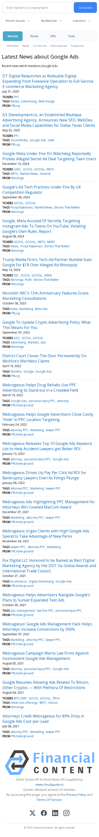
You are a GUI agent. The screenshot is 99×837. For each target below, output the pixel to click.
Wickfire (16, 371)
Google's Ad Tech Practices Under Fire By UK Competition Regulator (41, 189)
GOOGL (39, 169)
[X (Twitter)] (32, 813)
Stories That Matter (67, 207)
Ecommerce (19, 581)
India (14, 309)
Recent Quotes (15, 20)
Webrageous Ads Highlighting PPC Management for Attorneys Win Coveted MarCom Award (48, 504)
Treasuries (77, 45)
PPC (16, 97)
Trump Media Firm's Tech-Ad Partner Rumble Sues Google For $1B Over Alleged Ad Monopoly (47, 262)
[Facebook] (44, 813)
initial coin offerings (24, 703)
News (25, 45)
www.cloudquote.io (49, 784)
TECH (56, 698)
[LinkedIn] (55, 813)
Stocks (34, 36)
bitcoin (53, 703)
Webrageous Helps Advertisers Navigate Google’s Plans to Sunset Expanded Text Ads (46, 597)
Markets (13, 36)
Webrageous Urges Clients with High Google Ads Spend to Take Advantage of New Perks (45, 533)
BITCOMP (20, 698)
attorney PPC (19, 430)
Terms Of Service (49, 799)
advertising (18, 342)
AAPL (17, 169)
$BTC (43, 703)
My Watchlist (49, 20)
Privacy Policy (76, 794)
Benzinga (17, 178)
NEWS (51, 242)
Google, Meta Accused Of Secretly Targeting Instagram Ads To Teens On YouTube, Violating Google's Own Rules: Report (44, 226)
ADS (16, 338)
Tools (71, 36)
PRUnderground (22, 405)
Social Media (19, 140)
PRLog (15, 106)
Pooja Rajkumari (22, 207)
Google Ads (38, 140)
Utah (51, 140)
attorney (63, 401)
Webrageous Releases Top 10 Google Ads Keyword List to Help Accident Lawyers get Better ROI (47, 446)
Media (15, 101)
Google (29, 371)
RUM (28, 280)
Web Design (46, 101)
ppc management (23, 611)
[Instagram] (66, 813)
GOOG (27, 169)
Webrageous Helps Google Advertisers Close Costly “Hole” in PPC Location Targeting (47, 417)
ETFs (53, 36)
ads (43, 342)
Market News (29, 174)
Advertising (29, 101)
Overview (13, 45)
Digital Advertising (41, 581)
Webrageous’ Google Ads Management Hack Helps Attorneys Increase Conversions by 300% (47, 626)
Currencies (40, 45)
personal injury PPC (42, 401)
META (50, 169)
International (58, 45)
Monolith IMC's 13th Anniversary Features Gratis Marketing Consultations (45, 295)
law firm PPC (45, 611)
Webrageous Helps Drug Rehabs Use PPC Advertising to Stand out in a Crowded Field (40, 387)
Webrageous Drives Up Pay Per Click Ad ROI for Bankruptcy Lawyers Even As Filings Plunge (44, 475)
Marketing (26, 309)
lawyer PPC (53, 430)
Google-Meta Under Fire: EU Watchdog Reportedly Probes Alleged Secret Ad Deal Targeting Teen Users (49, 156)
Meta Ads (41, 309)
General (45, 174)
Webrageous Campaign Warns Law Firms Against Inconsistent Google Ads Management (45, 655)
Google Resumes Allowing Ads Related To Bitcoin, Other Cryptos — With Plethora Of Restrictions (45, 685)
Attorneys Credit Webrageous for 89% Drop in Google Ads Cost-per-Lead (43, 718)
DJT (16, 275)
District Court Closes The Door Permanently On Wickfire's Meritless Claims (44, 358)
